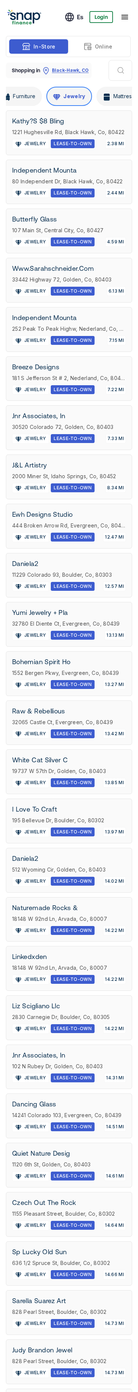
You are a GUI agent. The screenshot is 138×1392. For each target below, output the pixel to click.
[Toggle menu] (124, 17)
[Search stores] (120, 70)
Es (80, 17)
